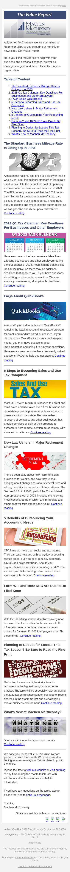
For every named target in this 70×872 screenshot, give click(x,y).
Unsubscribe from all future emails (35, 866)
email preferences (24, 857)
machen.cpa (35, 842)
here (64, 6)
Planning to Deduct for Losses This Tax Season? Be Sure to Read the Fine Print (35, 129)
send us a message (38, 794)
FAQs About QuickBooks (26, 98)
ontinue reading (15, 213)
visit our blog (57, 769)
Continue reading (14, 285)
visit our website (36, 769)
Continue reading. (14, 744)
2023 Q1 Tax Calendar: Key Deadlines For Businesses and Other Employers (37, 94)
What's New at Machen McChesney (33, 134)
